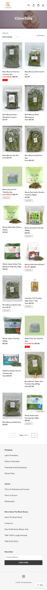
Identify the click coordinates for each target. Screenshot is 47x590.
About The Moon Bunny (13, 517)
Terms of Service (11, 495)
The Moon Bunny (26, 582)
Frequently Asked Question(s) (16, 467)
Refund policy (10, 501)
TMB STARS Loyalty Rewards (16, 535)
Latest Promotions (11, 455)
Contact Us (9, 523)
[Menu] (43, 5)
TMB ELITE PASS (11, 541)
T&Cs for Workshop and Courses (17, 489)
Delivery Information (12, 461)
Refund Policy (10, 473)
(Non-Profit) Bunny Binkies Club (16, 529)
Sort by (5, 33)
